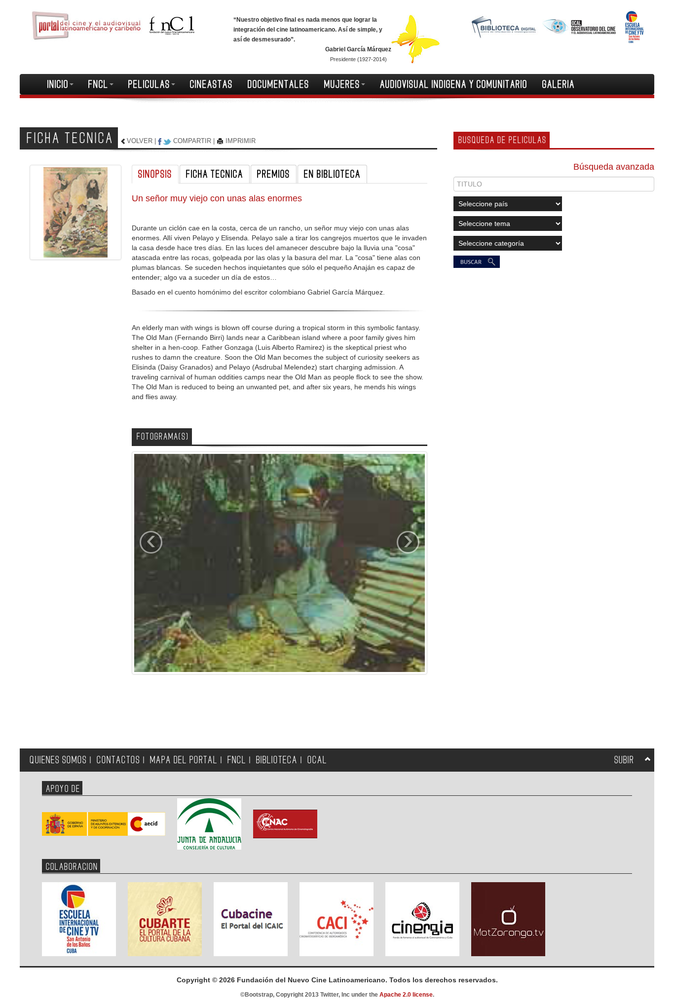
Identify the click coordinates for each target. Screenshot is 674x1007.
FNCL (98, 84)
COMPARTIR (192, 141)
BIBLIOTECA (277, 760)
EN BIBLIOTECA (332, 174)
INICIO (58, 84)
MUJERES (342, 84)
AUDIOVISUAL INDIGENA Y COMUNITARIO (453, 84)
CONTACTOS (118, 760)
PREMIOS (273, 174)
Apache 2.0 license (406, 994)
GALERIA (558, 84)
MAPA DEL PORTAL (184, 760)
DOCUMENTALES (278, 84)
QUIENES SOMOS (58, 760)
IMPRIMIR (240, 141)
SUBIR (624, 760)
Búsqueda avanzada (613, 167)
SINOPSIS (155, 174)
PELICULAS (149, 84)
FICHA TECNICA (214, 174)
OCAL (317, 760)
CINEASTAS (211, 84)
